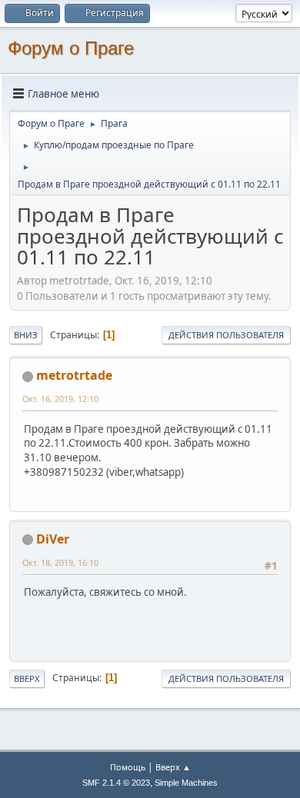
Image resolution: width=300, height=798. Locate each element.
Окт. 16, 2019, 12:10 (60, 398)
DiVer (52, 538)
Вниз (26, 335)
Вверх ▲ (173, 767)
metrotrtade (74, 375)
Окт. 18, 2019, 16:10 (60, 562)
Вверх (27, 678)
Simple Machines (186, 782)
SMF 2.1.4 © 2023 (116, 782)
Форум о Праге (71, 48)
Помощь (127, 767)
